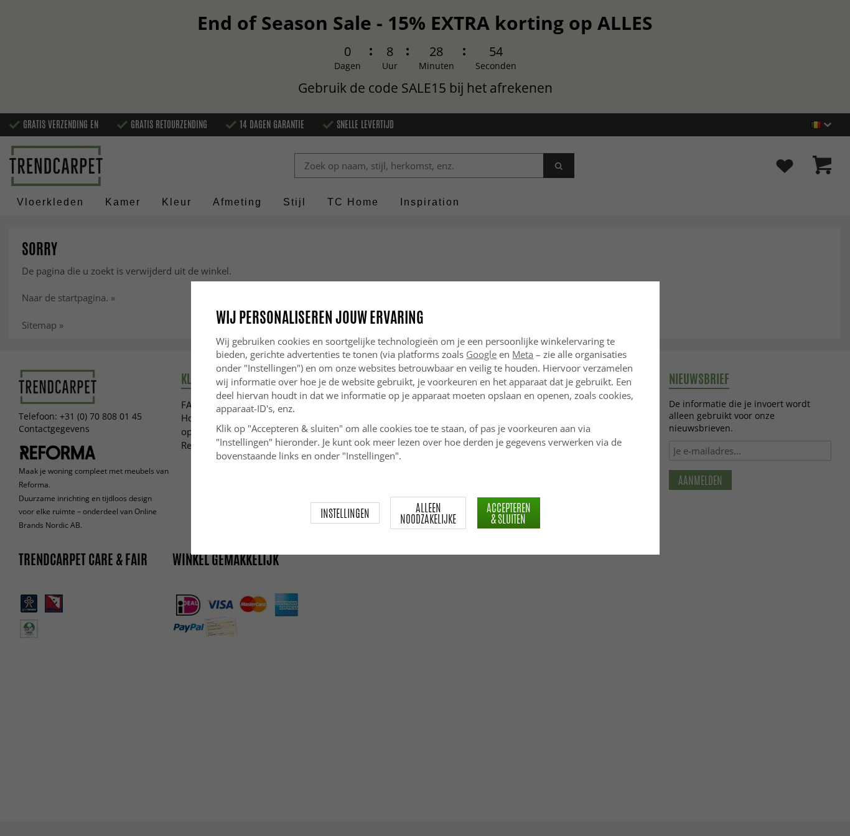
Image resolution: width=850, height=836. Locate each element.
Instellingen (345, 513)
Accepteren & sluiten (509, 513)
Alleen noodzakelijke (428, 513)
